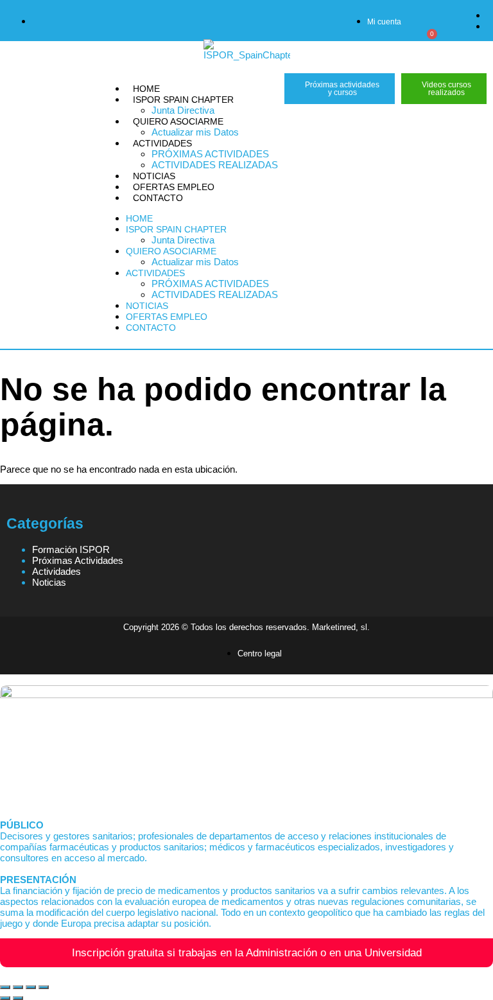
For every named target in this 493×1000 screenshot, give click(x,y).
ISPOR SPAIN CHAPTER (183, 99)
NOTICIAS (154, 176)
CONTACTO (158, 198)
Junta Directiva (182, 110)
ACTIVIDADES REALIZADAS (214, 164)
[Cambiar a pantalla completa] (18, 987)
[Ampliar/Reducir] (5, 987)
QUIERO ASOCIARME (178, 121)
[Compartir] (31, 987)
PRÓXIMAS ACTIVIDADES (210, 153)
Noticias (49, 582)
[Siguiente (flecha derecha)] (18, 998)
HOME (146, 88)
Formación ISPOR (71, 549)
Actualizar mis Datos (195, 132)
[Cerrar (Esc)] (44, 987)
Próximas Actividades (77, 560)
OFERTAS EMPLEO (173, 187)
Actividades (56, 571)
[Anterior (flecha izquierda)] (5, 998)
